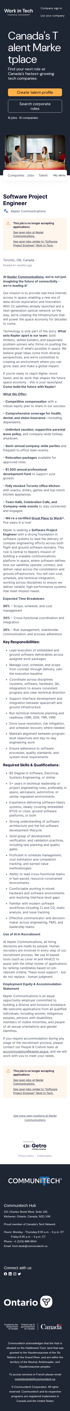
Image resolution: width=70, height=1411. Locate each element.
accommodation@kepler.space (25, 1051)
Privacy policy (26, 1155)
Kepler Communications (25, 277)
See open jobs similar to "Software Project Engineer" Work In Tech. (35, 243)
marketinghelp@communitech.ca (35, 1379)
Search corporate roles (35, 106)
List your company (53, 15)
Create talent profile (35, 92)
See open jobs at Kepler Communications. (28, 234)
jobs (30, 175)
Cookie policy (44, 1155)
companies (16, 175)
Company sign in (51, 8)
